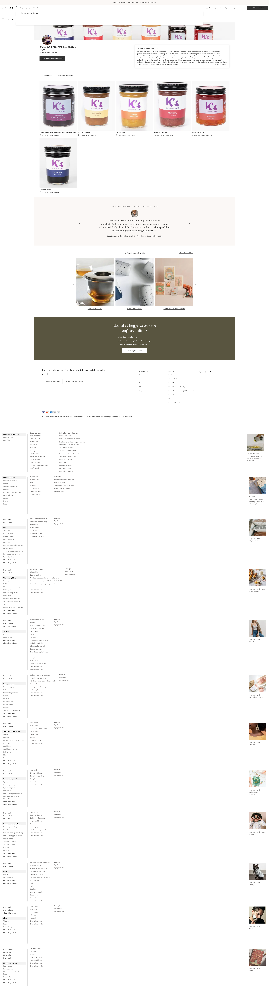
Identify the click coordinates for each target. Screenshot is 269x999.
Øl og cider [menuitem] (34, 572)
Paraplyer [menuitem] (33, 658)
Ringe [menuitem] (5, 755)
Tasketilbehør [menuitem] (35, 661)
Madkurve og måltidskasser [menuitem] (13, 607)
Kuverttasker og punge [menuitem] (38, 625)
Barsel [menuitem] (5, 830)
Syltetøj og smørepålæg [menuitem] (11, 601)
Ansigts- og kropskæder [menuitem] (38, 728)
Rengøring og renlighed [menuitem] (38, 868)
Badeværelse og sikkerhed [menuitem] (12, 824)
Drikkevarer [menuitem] (7, 584)
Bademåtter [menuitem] (34, 524)
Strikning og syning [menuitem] (37, 776)
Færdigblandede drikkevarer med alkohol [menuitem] (44, 578)
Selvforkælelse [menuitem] (35, 468)
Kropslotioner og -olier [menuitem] (38, 678)
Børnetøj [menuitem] (6, 850)
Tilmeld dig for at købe (257, 8)
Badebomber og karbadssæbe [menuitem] (40, 675)
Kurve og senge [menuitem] (35, 880)
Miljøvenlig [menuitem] (7, 955)
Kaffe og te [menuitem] (7, 590)
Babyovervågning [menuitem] (36, 815)
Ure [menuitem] (31, 655)
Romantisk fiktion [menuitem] (36, 957)
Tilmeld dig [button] (151, 2)
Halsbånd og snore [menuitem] (36, 874)
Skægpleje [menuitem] (34, 906)
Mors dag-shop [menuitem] (35, 435)
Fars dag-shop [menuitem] (35, 438)
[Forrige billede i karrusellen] (79, 223)
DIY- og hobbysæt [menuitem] (36, 773)
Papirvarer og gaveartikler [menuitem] (12, 492)
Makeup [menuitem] (6, 698)
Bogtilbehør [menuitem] (7, 977)
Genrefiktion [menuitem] (34, 951)
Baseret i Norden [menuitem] (65, 468)
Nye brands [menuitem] (34, 476)
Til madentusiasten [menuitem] (66, 447)
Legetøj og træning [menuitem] (37, 892)
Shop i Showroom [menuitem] (9, 626)
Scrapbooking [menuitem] (35, 779)
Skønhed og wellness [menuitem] (10, 486)
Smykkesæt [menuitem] (7, 746)
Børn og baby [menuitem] (8, 495)
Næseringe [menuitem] (34, 734)
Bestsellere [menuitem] (7, 952)
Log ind (241, 8)
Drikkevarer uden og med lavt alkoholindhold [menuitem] (46, 581)
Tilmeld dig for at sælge (227, 8)
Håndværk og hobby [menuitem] (10, 779)
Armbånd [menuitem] (6, 734)
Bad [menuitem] (31, 482)
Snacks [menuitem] (5, 604)
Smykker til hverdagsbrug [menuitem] (39, 465)
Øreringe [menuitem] (6, 743)
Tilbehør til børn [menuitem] (9, 844)
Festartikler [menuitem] (7, 791)
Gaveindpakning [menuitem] (9, 785)
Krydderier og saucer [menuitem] (10, 593)
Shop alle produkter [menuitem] (10, 563)
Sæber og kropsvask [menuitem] (37, 690)
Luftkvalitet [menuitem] (34, 812)
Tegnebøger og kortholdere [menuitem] (39, 652)
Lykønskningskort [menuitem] (9, 788)
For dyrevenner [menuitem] (35, 459)
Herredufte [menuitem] (34, 912)
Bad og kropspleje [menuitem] (9, 684)
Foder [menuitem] (32, 883)
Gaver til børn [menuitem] (35, 462)
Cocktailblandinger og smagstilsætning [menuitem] (44, 584)
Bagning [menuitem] (6, 581)
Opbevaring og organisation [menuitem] (64, 485)
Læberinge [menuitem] (34, 731)
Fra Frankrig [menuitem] (63, 462)
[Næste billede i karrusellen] (189, 223)
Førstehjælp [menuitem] (34, 827)
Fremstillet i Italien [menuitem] (66, 471)
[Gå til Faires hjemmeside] (8, 7)
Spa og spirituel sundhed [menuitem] (12, 710)
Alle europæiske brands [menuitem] (67, 456)
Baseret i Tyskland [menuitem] (65, 465)
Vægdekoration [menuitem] (59, 491)
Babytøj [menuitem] (6, 847)
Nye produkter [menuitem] (35, 479)
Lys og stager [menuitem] (35, 488)
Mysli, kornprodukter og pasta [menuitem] (13, 587)
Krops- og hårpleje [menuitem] (36, 821)
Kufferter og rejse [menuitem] (36, 865)
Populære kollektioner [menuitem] (11, 434)
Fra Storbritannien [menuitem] (65, 459)
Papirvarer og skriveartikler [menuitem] (12, 793)
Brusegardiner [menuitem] (35, 527)
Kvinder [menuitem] (6, 483)
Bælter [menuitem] (32, 622)
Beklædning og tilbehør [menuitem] (38, 871)
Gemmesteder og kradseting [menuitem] (40, 877)
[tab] (47, 75)
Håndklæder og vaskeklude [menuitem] (39, 830)
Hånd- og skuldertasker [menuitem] (38, 664)
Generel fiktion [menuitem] (35, 948)
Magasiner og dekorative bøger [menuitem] (12, 973)
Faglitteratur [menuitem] (7, 966)
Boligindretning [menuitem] (9, 477)
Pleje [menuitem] (32, 886)
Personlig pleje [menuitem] (8, 704)
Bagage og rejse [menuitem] (36, 649)
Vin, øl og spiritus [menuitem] (9, 578)
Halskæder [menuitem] (7, 752)
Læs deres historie (220, 64)
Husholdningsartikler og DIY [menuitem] (64, 479)
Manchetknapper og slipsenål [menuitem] (13, 740)
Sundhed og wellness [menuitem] (10, 693)
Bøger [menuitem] (5, 504)
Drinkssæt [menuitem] (33, 587)
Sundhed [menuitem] (33, 889)
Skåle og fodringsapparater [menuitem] (39, 862)
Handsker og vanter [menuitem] (37, 628)
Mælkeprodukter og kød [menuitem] (11, 598)
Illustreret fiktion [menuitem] (36, 960)
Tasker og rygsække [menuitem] (37, 619)
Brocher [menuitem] (6, 737)
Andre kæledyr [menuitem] (8, 877)
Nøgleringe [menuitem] (34, 637)
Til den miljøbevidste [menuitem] (37, 456)
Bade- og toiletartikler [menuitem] (37, 818)
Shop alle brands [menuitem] (9, 560)
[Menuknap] (2, 19)
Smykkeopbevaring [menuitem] (10, 749)
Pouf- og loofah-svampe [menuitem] (38, 684)
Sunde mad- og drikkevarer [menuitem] (69, 444)
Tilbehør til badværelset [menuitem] (38, 519)
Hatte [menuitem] (32, 634)
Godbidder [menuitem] (34, 895)
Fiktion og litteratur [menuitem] (10, 963)
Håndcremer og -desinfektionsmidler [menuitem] (43, 681)
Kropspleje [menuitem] (34, 909)
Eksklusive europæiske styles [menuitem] (69, 438)
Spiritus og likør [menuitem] (35, 575)
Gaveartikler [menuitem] (34, 453)
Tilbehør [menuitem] (6, 631)
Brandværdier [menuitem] (8, 437)
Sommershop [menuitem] (35, 441)
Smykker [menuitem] (6, 489)
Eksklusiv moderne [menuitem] (66, 435)
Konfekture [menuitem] (7, 595)
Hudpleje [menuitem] (6, 707)
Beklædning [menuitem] (7, 637)
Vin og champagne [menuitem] (36, 569)
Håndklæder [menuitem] (34, 530)
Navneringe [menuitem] (34, 725)
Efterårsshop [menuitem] (34, 444)
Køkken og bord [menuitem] (59, 482)
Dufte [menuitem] (5, 690)
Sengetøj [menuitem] (33, 485)
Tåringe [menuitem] (32, 737)
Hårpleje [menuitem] (6, 696)
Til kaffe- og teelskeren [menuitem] (67, 450)
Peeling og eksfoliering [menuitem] (38, 687)
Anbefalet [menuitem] (6, 440)
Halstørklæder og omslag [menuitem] (39, 640)
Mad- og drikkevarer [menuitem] (10, 480)
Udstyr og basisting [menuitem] (10, 827)
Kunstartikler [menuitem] (34, 770)
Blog (214, 8)
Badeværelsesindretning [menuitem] (38, 521)
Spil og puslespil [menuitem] (9, 782)
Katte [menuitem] (5, 871)
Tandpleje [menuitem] (33, 824)
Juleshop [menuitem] (33, 447)
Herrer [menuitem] (5, 501)
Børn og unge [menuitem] (8, 969)
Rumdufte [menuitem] (57, 476)
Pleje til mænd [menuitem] (8, 701)
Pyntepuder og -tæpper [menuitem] (62, 488)
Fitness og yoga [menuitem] (9, 687)
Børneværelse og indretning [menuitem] (13, 833)
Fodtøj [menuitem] (5, 634)
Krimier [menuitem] (32, 954)
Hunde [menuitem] (5, 874)
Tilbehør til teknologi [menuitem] (37, 646)
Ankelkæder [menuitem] (34, 722)
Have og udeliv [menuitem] (35, 491)
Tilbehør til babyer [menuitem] (9, 841)
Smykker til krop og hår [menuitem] (11, 731)
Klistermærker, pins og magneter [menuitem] (11, 798)
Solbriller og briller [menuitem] (36, 643)
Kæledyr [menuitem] (6, 498)
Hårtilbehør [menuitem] (34, 631)
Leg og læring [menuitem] (8, 838)
